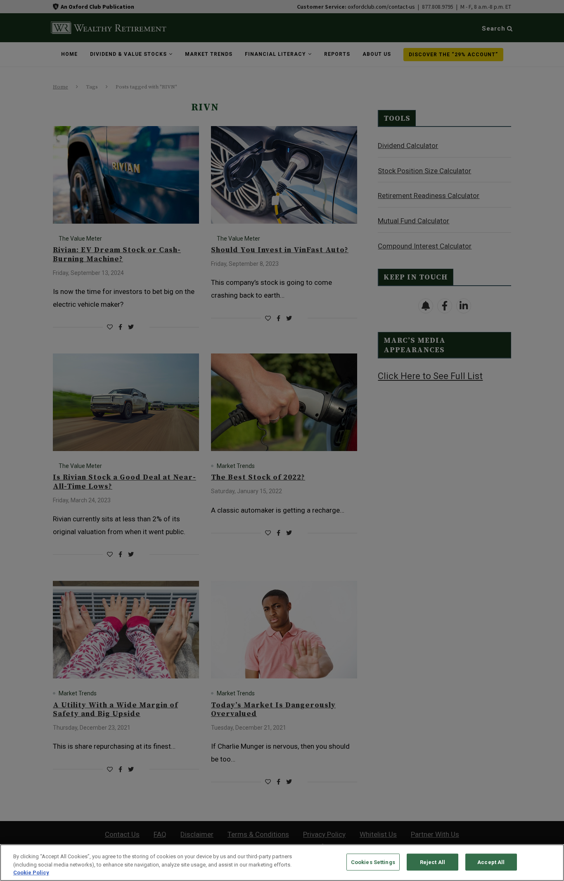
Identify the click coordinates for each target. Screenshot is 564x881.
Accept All (491, 862)
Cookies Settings (373, 862)
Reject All (432, 862)
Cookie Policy (31, 872)
